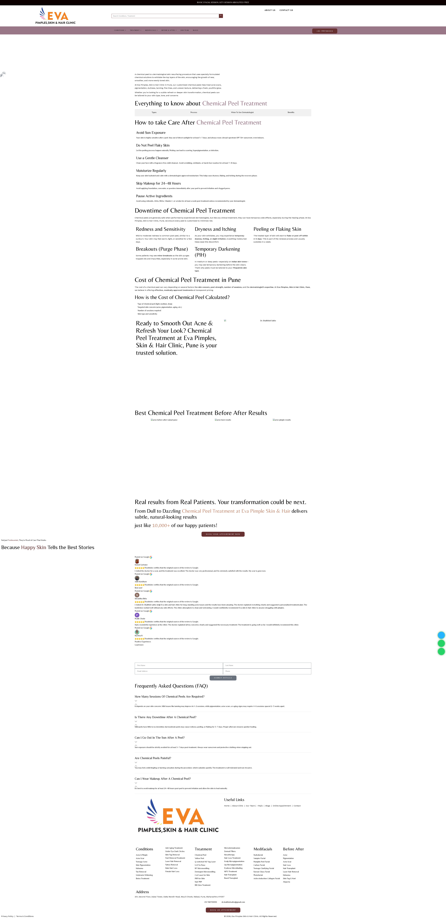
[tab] (154, 112)
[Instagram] (145, 840)
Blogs (267, 806)
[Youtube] (151, 840)
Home (227, 806)
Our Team (250, 806)
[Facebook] (139, 840)
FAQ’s (260, 806)
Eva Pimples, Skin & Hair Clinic (150, 85)
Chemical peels (141, 218)
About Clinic (237, 806)
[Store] (158, 840)
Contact (297, 806)
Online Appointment (282, 806)
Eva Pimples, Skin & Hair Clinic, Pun (293, 287)
